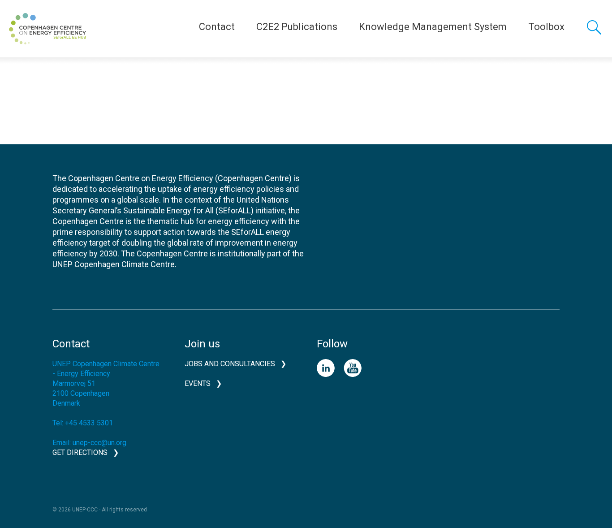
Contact (217, 26)
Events (198, 383)
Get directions (80, 452)
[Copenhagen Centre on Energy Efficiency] (47, 28)
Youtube (353, 368)
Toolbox (546, 26)
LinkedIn (326, 368)
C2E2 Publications (296, 26)
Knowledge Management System (433, 26)
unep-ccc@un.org (99, 442)
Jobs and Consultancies (230, 363)
